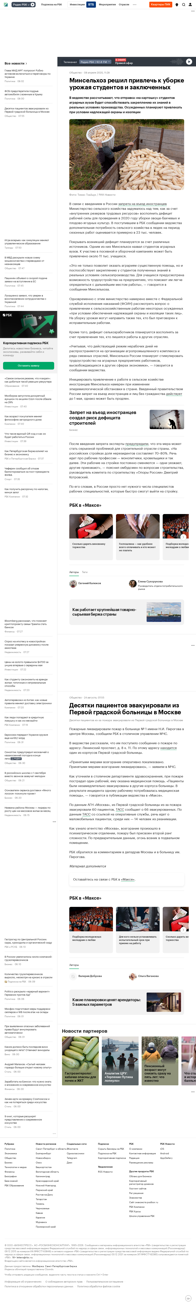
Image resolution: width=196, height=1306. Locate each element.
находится (168, 747)
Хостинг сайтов (137, 1188)
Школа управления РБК (141, 1215)
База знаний (11, 1180)
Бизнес (8, 797)
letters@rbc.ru (25, 1257)
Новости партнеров (84, 1031)
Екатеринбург (43, 1153)
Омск (39, 1162)
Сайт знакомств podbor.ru (143, 1202)
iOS (162, 1148)
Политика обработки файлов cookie (98, 1286)
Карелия (40, 1217)
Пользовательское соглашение (104, 1281)
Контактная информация (142, 1153)
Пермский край (44, 1189)
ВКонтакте (72, 1148)
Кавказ (39, 1212)
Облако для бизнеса (140, 1176)
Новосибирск (43, 1157)
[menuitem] (51, 4)
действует (174, 393)
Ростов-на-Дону (44, 1194)
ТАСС (120, 808)
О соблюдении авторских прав (63, 1281)
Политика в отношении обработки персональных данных (39, 1286)
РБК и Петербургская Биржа (20, 458)
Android (164, 1153)
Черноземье (42, 1208)
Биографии (11, 1176)
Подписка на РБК (107, 1153)
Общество (10, 115)
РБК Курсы (135, 1211)
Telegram (72, 1157)
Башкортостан (44, 1167)
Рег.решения (136, 1193)
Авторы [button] (74, 572)
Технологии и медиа (15, 1167)
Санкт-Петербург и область (51, 1148)
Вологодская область (47, 1171)
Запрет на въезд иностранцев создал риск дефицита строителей (102, 417)
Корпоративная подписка (112, 1157)
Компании (10, 423)
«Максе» (128, 878)
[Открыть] (28, 4)
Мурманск (41, 1222)
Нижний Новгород (46, 1185)
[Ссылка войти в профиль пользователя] (190, 4)
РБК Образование (14, 1185)
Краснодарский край (47, 1180)
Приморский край (46, 1226)
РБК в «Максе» (85, 505)
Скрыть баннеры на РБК (111, 1148)
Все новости (14, 63)
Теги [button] (84, 572)
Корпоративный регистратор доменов (141, 1182)
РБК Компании (12, 496)
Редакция (134, 1157)
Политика (10, 81)
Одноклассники (75, 1153)
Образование (12, 385)
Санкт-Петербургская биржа (61, 1266)
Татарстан (41, 1199)
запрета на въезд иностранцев (142, 203)
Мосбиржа (38, 1266)
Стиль (8, 1071)
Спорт (8, 478)
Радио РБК (20, 4)
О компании (135, 1148)
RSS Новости (105, 1171)
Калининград (43, 1176)
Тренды (9, 247)
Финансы (10, 631)
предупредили (136, 443)
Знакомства (135, 1197)
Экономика (11, 1153)
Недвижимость (13, 651)
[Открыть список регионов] (177, 4)
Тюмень (40, 1203)
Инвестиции (11, 406)
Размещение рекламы (141, 1162)
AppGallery (166, 1157)
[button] (177, 4)
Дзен (69, 1162)
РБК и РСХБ (11, 946)
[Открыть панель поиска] (183, 4)
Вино (7, 1054)
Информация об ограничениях (23, 1281)
